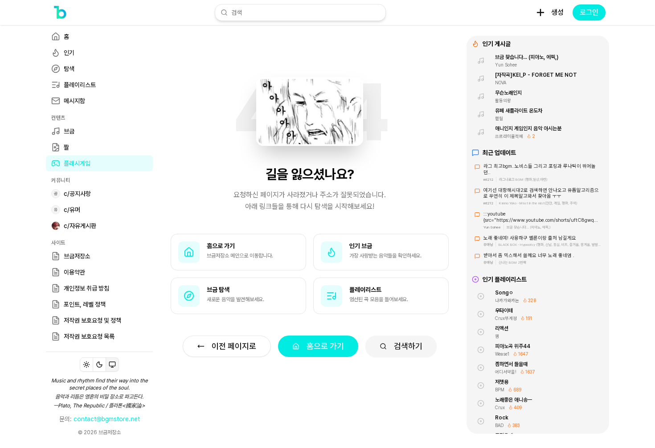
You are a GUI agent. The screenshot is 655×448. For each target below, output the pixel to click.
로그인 (589, 12)
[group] (99, 364)
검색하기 (408, 346)
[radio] (86, 364)
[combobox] (305, 12)
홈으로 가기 (325, 346)
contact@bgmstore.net (107, 419)
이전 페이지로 (234, 346)
